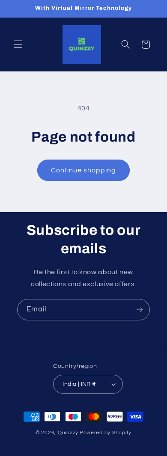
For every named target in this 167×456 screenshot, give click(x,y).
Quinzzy (68, 432)
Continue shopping (83, 170)
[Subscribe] (139, 309)
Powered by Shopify (105, 432)
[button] (18, 44)
